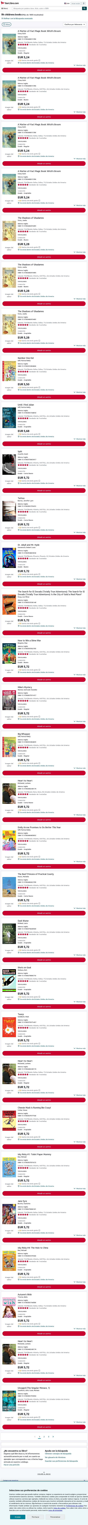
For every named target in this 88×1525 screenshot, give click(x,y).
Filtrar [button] (8, 24)
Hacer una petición (11, 1464)
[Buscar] (84, 8)
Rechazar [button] (35, 1517)
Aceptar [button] (18, 1517)
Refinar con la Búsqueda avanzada (18, 18)
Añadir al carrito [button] (44, 70)
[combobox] (47, 8)
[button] (80, 65)
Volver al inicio (44, 1474)
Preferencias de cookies (74, 1506)
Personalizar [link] (55, 1517)
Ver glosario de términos (55, 1457)
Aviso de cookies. (60, 1508)
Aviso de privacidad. (55, 1510)
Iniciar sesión (76, 3)
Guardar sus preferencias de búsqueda (61, 1461)
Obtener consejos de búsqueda (58, 1453)
